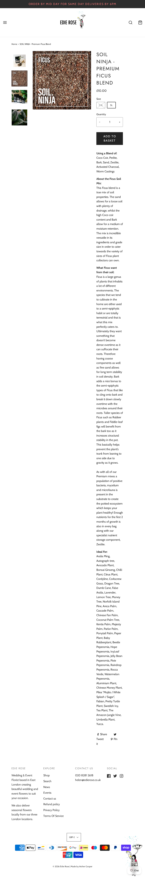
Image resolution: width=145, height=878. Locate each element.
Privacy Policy (51, 810)
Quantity (101, 114)
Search (47, 781)
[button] (19, 59)
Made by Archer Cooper (81, 866)
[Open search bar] (130, 22)
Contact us (49, 798)
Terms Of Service (53, 816)
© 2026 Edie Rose (61, 866)
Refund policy (51, 804)
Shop (46, 775)
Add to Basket (109, 138)
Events (47, 792)
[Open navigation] (5, 22)
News (46, 787)
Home (14, 44)
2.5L (101, 105)
